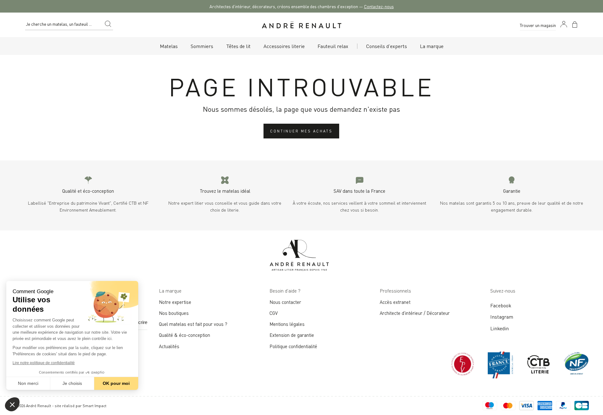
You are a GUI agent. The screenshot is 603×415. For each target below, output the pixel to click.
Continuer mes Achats (301, 130)
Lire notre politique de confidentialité (44, 363)
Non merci (28, 383)
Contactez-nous (379, 6)
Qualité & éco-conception (184, 334)
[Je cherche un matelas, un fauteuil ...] (108, 25)
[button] (12, 404)
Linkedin (499, 328)
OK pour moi (116, 383)
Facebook (500, 305)
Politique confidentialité (293, 346)
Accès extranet (395, 302)
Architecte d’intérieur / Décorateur (415, 313)
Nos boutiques (174, 313)
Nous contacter (285, 302)
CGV (273, 313)
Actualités (169, 346)
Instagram (501, 316)
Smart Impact (94, 405)
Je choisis (72, 383)
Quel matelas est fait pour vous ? (193, 324)
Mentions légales (287, 324)
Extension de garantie (291, 334)
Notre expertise (175, 302)
